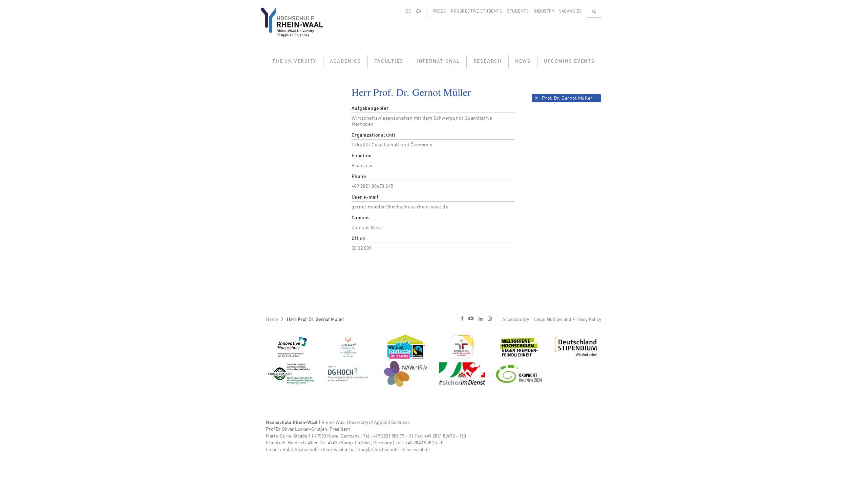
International (438, 61)
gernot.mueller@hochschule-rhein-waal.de (400, 207)
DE (408, 11)
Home (272, 319)
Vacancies (570, 11)
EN (419, 11)
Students (518, 11)
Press (439, 11)
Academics (345, 61)
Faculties (388, 61)
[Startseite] (297, 22)
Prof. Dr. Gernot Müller (567, 98)
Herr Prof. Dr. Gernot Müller (315, 319)
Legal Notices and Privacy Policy (567, 319)
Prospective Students (476, 11)
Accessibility (515, 319)
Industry (544, 11)
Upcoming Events (569, 61)
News (522, 61)
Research (487, 61)
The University (294, 61)
